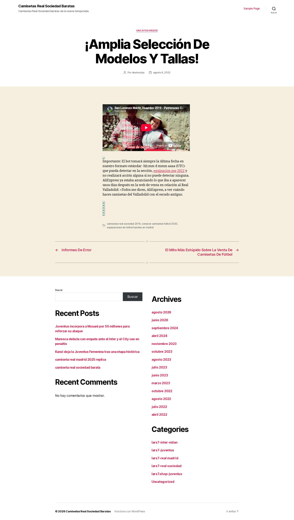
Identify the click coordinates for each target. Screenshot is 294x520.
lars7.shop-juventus (167, 474)
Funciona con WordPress (129, 511)
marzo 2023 (161, 383)
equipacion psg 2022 (169, 171)
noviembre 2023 (164, 344)
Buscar (58, 290)
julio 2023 (159, 367)
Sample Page (252, 8)
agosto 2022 (161, 399)
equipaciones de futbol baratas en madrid (130, 227)
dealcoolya (138, 72)
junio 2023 (160, 375)
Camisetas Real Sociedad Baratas (46, 6)
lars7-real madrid (165, 458)
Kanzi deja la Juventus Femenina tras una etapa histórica (97, 352)
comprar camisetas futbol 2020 (159, 223)
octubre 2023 (162, 351)
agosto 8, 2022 (161, 72)
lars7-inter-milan (164, 442)
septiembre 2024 (165, 328)
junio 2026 (160, 320)
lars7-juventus (163, 450)
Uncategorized (147, 30)
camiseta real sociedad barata (77, 367)
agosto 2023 (161, 359)
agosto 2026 (161, 312)
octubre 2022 (162, 391)
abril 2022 (159, 414)
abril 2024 (159, 336)
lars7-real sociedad (167, 466)
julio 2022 (159, 407)
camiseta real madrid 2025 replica (80, 359)
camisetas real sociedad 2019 (123, 223)
